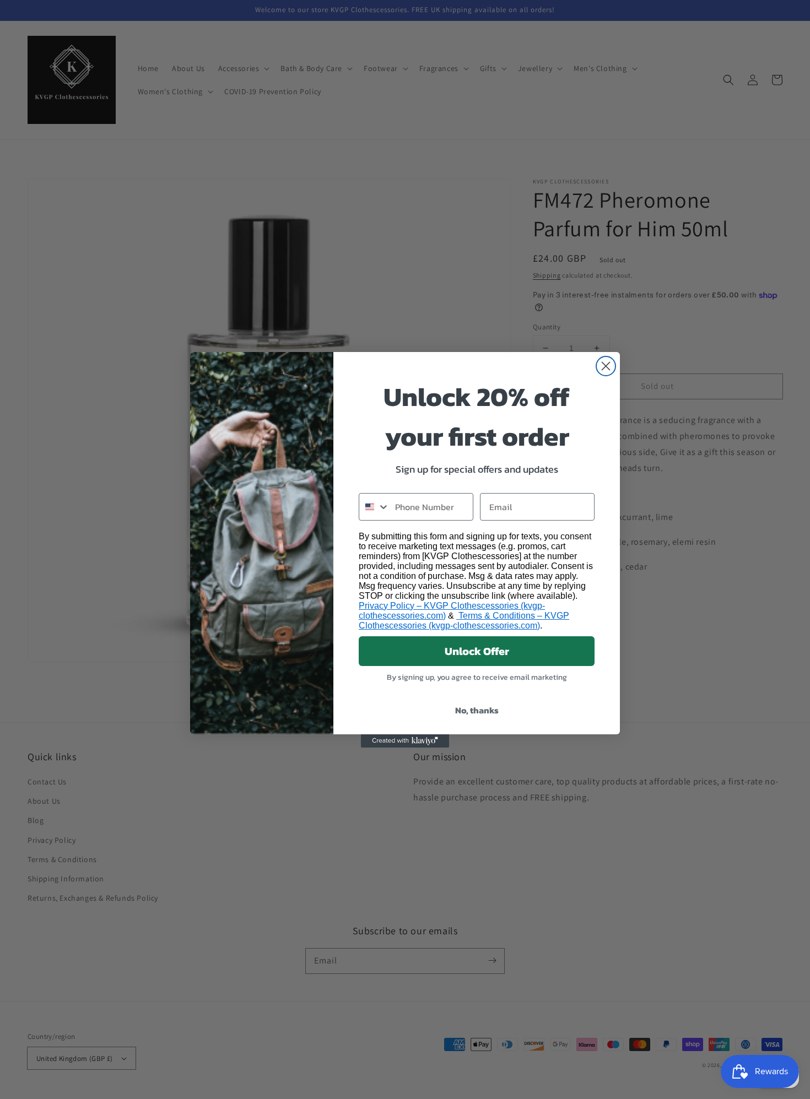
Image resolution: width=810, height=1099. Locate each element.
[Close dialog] (605, 366)
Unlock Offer (477, 651)
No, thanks (477, 710)
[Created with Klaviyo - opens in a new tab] (405, 741)
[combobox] (374, 507)
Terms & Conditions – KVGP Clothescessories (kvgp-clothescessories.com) (464, 620)
